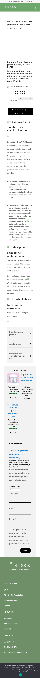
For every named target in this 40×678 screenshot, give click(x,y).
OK (21, 675)
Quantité (13, 100)
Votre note (15, 486)
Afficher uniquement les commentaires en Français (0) (20, 454)
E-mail (12, 519)
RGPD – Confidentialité (13, 595)
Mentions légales (11, 600)
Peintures (8, 618)
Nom (12, 508)
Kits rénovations (11, 624)
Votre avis (14, 493)
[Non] (37, 671)
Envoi (25, 550)
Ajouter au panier (20, 111)
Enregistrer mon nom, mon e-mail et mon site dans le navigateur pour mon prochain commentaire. (20, 537)
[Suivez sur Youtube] (8, 576)
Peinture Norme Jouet (23, 21)
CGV (6, 590)
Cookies (7, 605)
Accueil (10, 21)
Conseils (7, 629)
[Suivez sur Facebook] (4, 576)
